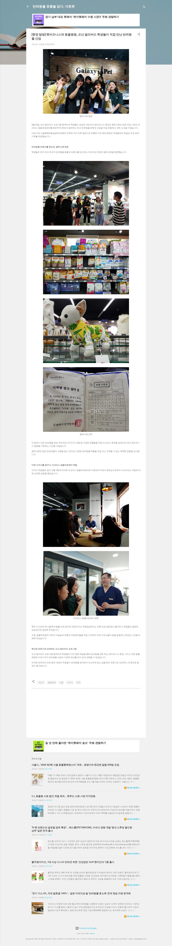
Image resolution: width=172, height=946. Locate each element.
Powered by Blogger (88, 928)
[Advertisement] (86, 712)
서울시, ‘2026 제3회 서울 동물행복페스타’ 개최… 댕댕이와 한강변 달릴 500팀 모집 (75, 764)
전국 (78, 682)
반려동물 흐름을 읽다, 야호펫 (54, 6)
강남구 (41, 682)
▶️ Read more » (132, 788)
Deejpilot (92, 933)
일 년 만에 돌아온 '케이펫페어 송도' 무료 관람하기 (75, 742)
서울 (61, 682)
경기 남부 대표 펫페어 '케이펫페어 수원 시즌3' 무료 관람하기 (82, 16)
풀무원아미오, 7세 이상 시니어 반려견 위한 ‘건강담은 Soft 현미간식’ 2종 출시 (73, 862)
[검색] (144, 7)
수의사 (70, 682)
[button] (138, 35)
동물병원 (52, 682)
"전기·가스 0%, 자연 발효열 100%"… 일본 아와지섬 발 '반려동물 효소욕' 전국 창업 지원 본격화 (81, 893)
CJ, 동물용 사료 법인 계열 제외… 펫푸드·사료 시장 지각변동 (63, 796)
